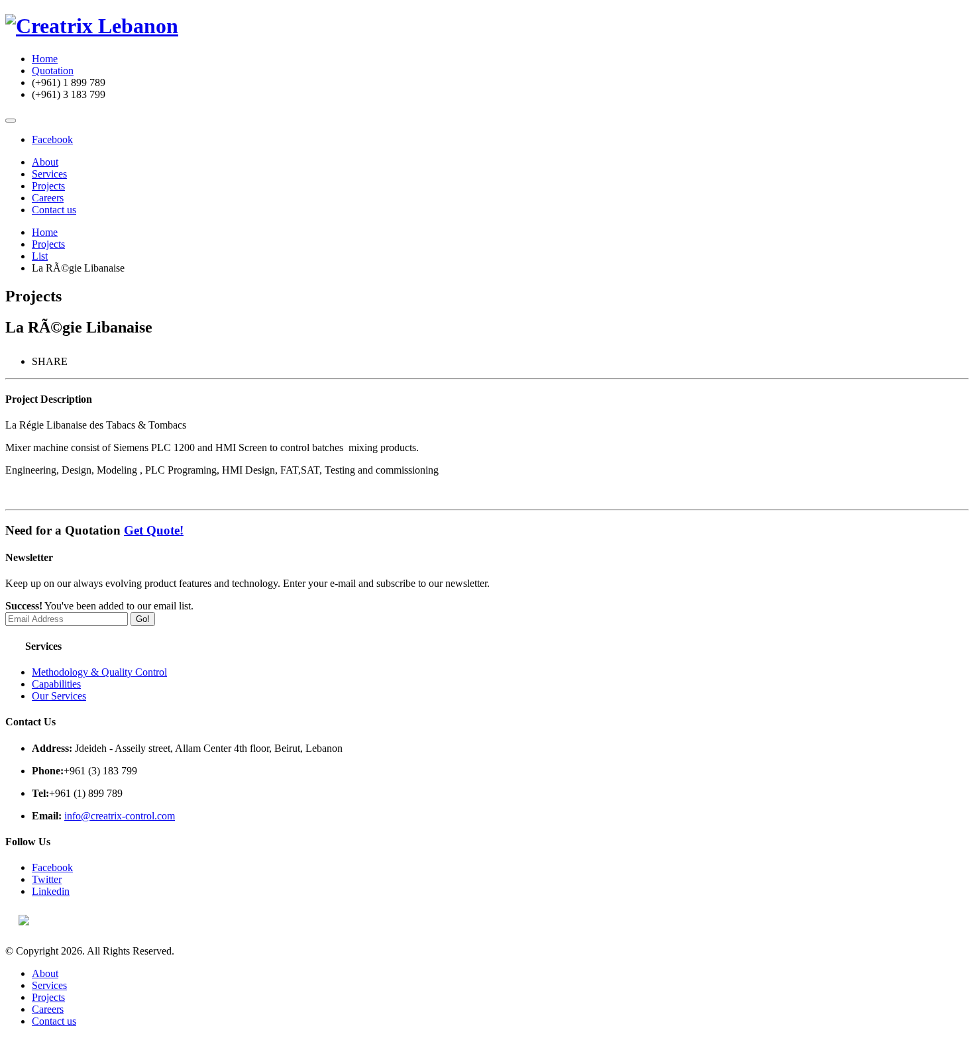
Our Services (59, 695)
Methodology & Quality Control (99, 672)
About (45, 162)
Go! (143, 619)
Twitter (47, 879)
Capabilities (56, 684)
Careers (48, 197)
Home (45, 58)
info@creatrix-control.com (119, 815)
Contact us (54, 209)
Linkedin (51, 891)
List (40, 256)
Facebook (52, 139)
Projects (48, 185)
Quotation (53, 70)
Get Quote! (154, 530)
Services (49, 174)
